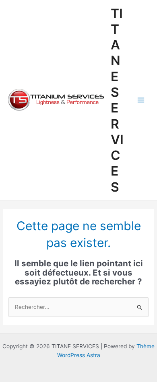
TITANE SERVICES (117, 100)
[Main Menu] (141, 100)
